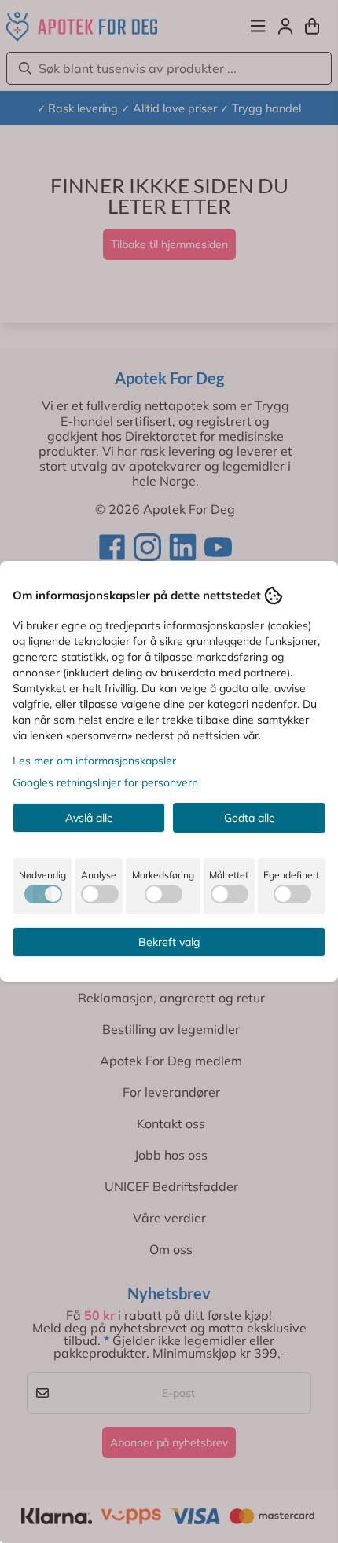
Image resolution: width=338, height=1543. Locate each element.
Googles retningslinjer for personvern (105, 782)
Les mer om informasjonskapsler (94, 760)
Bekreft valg (169, 942)
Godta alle (249, 818)
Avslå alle (89, 818)
